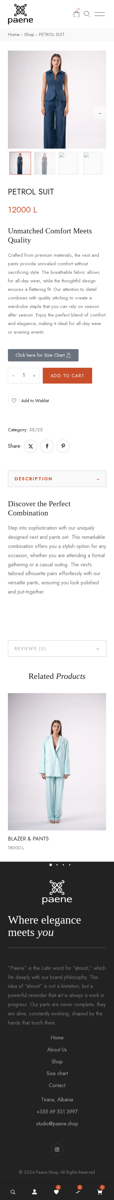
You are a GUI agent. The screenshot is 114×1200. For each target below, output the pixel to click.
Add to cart (67, 375)
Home (13, 34)
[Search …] (13, 1192)
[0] (56, 1192)
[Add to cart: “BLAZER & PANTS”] (71, 761)
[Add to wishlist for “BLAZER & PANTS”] (43, 761)
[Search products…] (87, 14)
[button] (28, 401)
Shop (29, 34)
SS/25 (36, 429)
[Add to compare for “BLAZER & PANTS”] (57, 761)
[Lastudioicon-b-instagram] (57, 1149)
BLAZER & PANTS (28, 838)
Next (99, 112)
